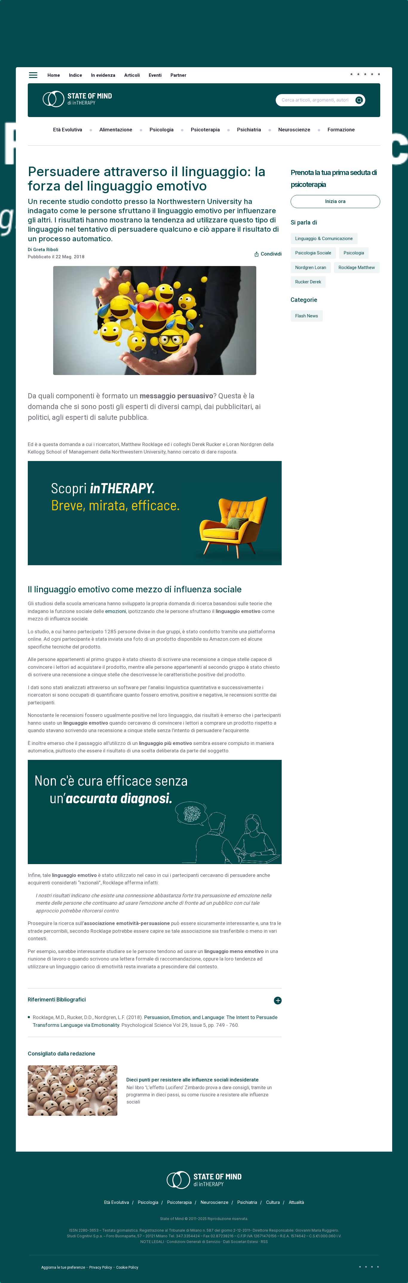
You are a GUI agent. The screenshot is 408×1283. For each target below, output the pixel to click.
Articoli (132, 75)
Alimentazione (115, 130)
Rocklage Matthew (357, 267)
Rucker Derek (308, 282)
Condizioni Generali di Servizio (193, 1241)
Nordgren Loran (310, 267)
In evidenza (103, 75)
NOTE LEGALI (152, 1241)
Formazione (341, 130)
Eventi (155, 75)
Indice (75, 75)
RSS (264, 1241)
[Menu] (33, 75)
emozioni (115, 611)
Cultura (273, 1202)
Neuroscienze (294, 130)
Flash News (306, 316)
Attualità (296, 1202)
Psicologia (162, 130)
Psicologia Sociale (313, 253)
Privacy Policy (100, 1267)
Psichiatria (249, 130)
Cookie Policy (127, 1267)
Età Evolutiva (67, 130)
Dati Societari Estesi (240, 1241)
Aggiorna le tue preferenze (63, 1267)
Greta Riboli (45, 249)
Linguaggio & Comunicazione (324, 238)
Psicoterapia (205, 130)
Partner (178, 75)
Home (53, 75)
